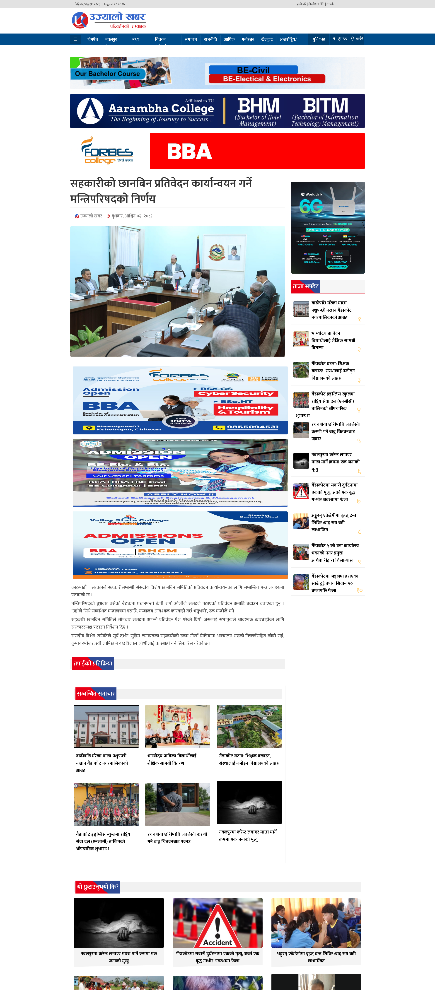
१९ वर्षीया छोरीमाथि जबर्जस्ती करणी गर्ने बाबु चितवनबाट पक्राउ (177, 838)
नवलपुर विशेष (111, 43)
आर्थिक (229, 39)
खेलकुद (267, 39)
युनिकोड (319, 39)
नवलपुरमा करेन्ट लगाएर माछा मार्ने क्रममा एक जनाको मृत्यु (248, 835)
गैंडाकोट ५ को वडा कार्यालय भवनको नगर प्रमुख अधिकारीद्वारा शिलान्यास (335, 553)
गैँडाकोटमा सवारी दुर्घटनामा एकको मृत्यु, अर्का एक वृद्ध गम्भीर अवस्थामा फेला (335, 492)
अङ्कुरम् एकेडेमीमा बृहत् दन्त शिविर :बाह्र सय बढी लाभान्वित (334, 523)
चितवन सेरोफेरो (161, 43)
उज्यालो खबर (90, 216)
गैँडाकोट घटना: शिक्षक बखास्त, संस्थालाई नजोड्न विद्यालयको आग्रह (249, 759)
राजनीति (210, 39)
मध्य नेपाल (136, 43)
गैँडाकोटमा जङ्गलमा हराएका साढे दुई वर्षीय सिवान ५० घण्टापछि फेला (335, 583)
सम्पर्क (330, 4)
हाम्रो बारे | (302, 4)
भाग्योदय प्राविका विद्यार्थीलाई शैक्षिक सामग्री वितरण (171, 759)
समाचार (191, 39)
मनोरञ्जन (248, 39)
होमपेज (92, 39)
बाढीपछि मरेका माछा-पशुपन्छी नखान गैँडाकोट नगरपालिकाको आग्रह (102, 763)
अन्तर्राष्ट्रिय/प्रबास (288, 43)
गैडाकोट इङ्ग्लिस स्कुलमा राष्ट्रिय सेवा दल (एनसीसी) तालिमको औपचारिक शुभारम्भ (103, 842)
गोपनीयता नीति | (317, 4)
